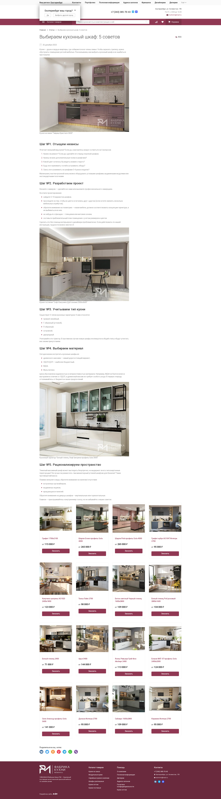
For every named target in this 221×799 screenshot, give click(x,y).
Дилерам (173, 3)
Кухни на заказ (94, 771)
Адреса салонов (130, 3)
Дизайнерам (160, 3)
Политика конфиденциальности (125, 786)
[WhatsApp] (70, 752)
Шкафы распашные (96, 781)
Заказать (56, 551)
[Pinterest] (59, 752)
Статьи (51, 30)
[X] (47, 752)
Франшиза (146, 3)
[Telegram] (64, 752)
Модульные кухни (95, 775)
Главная (43, 30)
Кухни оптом (93, 784)
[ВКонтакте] (41, 752)
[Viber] (76, 752)
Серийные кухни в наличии (99, 778)
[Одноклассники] (53, 752)
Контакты (76, 3)
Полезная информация (109, 3)
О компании (121, 771)
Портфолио (90, 3)
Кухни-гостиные (95, 788)
